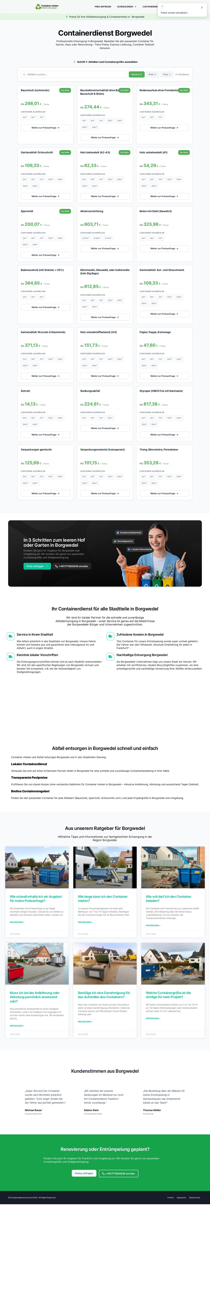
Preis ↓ (167, 74)
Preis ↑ (152, 74)
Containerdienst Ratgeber (157, 6)
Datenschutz (194, 1197)
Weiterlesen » (17, 922)
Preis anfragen (103, 6)
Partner (170, 1197)
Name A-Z (137, 74)
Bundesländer (125, 6)
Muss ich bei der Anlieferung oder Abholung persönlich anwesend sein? (34, 997)
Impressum (181, 1197)
